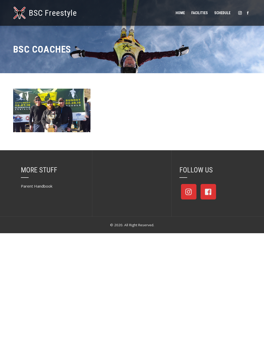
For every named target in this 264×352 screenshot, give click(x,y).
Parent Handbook (36, 186)
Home (180, 13)
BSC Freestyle (53, 13)
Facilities (199, 13)
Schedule (222, 13)
